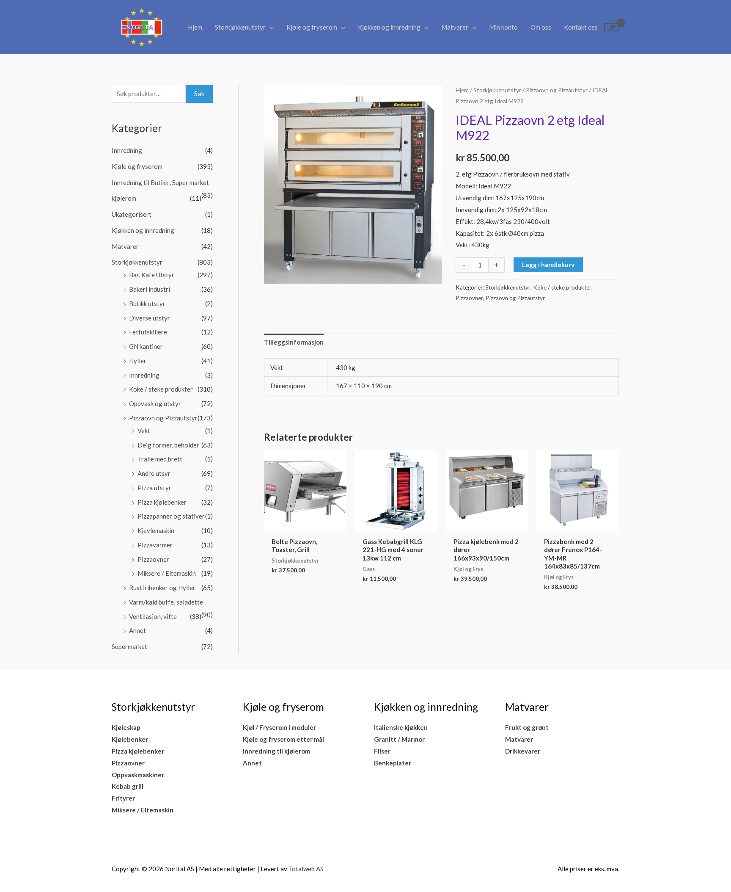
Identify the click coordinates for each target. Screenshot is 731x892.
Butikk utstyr (147, 303)
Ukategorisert (131, 214)
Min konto (503, 27)
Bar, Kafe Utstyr (151, 275)
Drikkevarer (522, 751)
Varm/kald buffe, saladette (166, 602)
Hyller (137, 361)
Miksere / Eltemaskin (166, 573)
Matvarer (454, 27)
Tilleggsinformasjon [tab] (294, 342)
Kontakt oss (581, 27)
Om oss (540, 27)
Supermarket (129, 646)
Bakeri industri (149, 289)
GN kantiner (146, 346)
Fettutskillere (148, 332)
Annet (137, 630)
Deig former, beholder (168, 445)
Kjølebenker (130, 739)
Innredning (127, 150)
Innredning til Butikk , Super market (160, 182)
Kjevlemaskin (155, 530)
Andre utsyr (153, 473)
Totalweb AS (306, 869)
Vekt (143, 430)
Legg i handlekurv (548, 264)
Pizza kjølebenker (162, 502)
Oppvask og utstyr (155, 403)
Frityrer (123, 798)
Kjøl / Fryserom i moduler (279, 727)
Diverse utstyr (149, 318)
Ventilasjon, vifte (153, 616)
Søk (199, 93)
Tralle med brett (159, 459)
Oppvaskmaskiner (138, 775)
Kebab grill (127, 786)
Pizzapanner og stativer (171, 516)
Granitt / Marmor (399, 739)
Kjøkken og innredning (389, 27)
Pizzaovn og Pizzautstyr (163, 418)
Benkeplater (392, 763)
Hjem (195, 27)
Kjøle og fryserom (311, 27)
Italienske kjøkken (401, 727)
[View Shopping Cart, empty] (611, 27)
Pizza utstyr (154, 488)
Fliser (382, 751)
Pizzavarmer (155, 545)
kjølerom (124, 198)
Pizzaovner (153, 559)
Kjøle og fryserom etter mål (283, 739)
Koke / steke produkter (161, 389)
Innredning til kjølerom (276, 751)
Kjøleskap (126, 727)
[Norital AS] (141, 26)
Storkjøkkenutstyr (240, 27)
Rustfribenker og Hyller (162, 587)
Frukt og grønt (527, 727)
